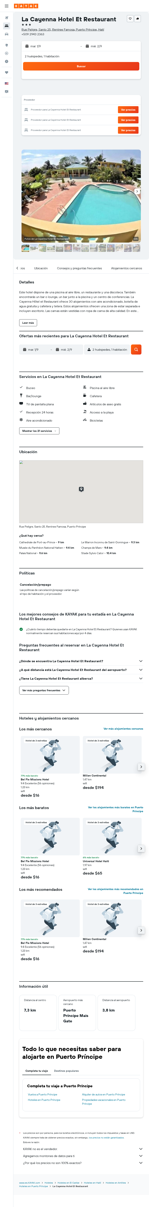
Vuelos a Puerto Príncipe (42, 1094)
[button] (6, 6)
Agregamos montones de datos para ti (48, 1156)
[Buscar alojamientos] (7, 26)
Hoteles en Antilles (116, 1182)
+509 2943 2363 (33, 34)
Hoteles (49, 1182)
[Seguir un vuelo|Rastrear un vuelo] (7, 53)
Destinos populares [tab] (66, 1071)
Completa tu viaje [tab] (36, 1071)
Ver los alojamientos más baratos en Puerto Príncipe (115, 809)
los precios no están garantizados (106, 1137)
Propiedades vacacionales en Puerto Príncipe (104, 1101)
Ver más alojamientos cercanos (123, 728)
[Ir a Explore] (7, 45)
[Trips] (7, 72)
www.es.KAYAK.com (29, 1182)
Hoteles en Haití (92, 1182)
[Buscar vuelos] (7, 18)
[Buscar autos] (7, 34)
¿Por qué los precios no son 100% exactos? (52, 1163)
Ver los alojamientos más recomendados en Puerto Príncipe (115, 891)
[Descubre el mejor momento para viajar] (7, 61)
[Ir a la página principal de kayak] (26, 6)
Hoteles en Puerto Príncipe (44, 1100)
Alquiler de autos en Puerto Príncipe (103, 1094)
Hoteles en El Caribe (68, 1182)
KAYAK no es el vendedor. (40, 1149)
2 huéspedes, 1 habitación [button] (42, 56)
